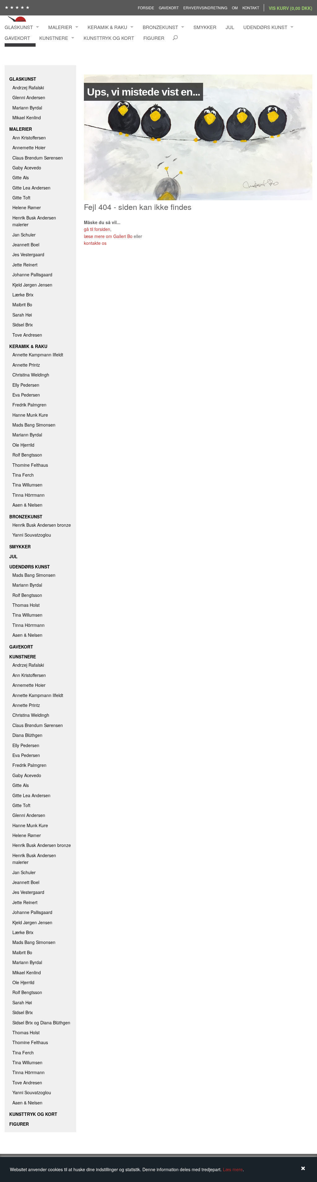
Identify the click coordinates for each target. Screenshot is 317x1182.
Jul (230, 27)
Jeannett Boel (25, 244)
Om (235, 7)
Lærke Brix (22, 294)
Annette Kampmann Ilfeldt (37, 354)
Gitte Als (20, 177)
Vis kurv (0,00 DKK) (290, 8)
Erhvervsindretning (205, 7)
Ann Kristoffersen (29, 137)
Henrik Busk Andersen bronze (41, 525)
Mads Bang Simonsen (33, 425)
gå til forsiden (97, 229)
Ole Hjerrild (23, 445)
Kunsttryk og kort (109, 38)
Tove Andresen (27, 335)
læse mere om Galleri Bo (108, 236)
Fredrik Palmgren (29, 405)
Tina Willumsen (27, 485)
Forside (146, 7)
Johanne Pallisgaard (32, 274)
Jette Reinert (24, 264)
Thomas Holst (26, 605)
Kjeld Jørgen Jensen (32, 285)
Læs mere (233, 1169)
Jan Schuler (24, 235)
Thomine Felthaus (30, 465)
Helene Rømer (26, 207)
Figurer (153, 38)
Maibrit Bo (22, 304)
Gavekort (169, 7)
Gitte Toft (21, 197)
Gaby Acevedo (26, 167)
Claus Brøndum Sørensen (37, 158)
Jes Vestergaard (28, 254)
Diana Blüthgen (27, 735)
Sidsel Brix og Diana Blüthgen (41, 1022)
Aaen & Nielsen (27, 505)
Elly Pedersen (25, 385)
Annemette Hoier (29, 147)
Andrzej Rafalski (28, 87)
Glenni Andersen (28, 97)
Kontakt (250, 7)
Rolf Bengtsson (27, 455)
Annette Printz (26, 365)
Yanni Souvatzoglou (31, 535)
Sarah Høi (22, 315)
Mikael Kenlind (26, 117)
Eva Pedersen (26, 395)
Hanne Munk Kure (30, 415)
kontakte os (95, 243)
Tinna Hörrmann (28, 495)
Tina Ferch (23, 475)
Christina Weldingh (30, 375)
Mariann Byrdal (27, 107)
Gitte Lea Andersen (31, 188)
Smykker (204, 27)
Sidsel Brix (22, 324)
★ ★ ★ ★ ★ (17, 7)
